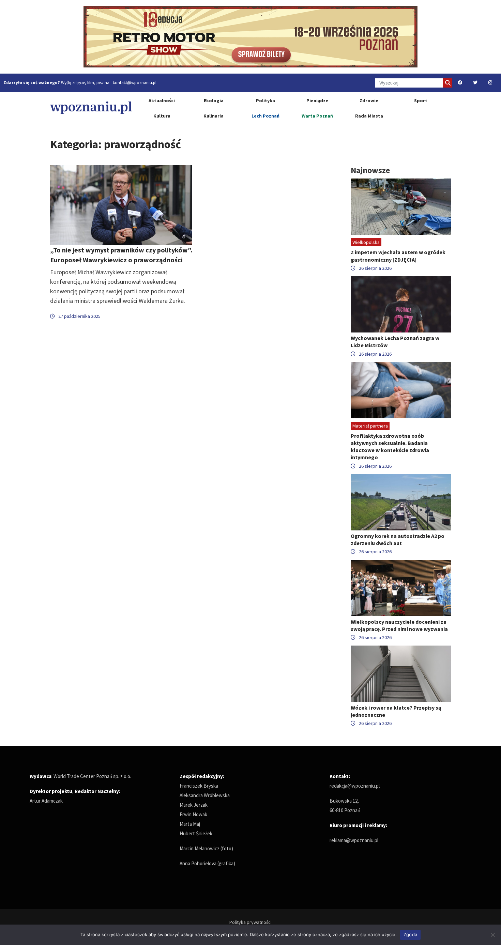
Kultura (161, 116)
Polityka (265, 100)
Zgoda (410, 934)
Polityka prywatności (250, 922)
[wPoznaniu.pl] (91, 107)
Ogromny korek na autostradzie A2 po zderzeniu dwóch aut (397, 539)
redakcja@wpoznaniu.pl (355, 786)
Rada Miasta (369, 116)
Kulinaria (213, 116)
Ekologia (214, 100)
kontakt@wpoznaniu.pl (134, 83)
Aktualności (162, 100)
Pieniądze (317, 100)
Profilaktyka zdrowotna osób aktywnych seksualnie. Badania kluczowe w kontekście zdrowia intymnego (390, 446)
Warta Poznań (317, 116)
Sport (420, 100)
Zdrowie (369, 100)
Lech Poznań (265, 116)
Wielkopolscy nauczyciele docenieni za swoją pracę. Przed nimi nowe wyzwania (399, 625)
